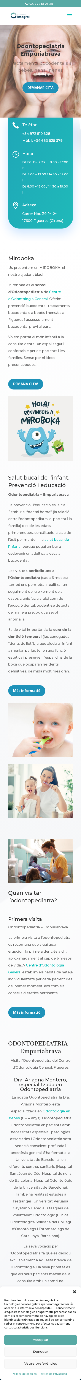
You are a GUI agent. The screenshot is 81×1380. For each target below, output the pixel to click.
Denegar (40, 1351)
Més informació (26, 690)
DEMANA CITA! (25, 383)
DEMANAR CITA (40, 87)
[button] (74, 1292)
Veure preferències (40, 1363)
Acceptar (40, 1340)
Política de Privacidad (53, 1373)
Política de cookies (24, 1373)
